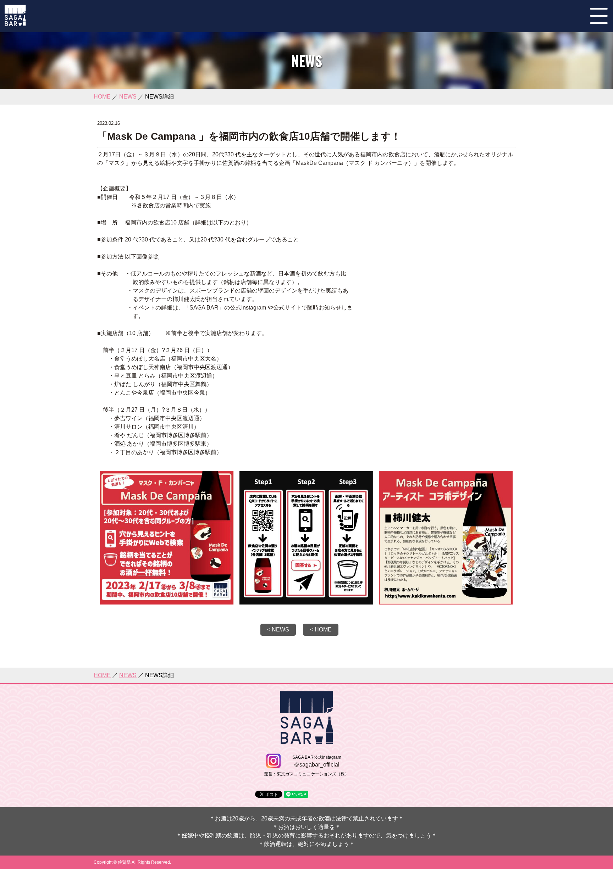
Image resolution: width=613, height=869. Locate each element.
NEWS (128, 97)
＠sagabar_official (316, 765)
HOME (102, 97)
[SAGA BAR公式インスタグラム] (273, 765)
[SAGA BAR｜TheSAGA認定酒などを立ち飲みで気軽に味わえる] (15, 23)
